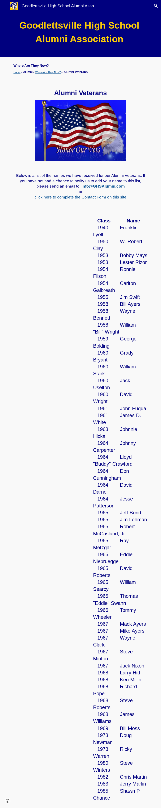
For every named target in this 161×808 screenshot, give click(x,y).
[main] (80, 34)
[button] (5, 6)
